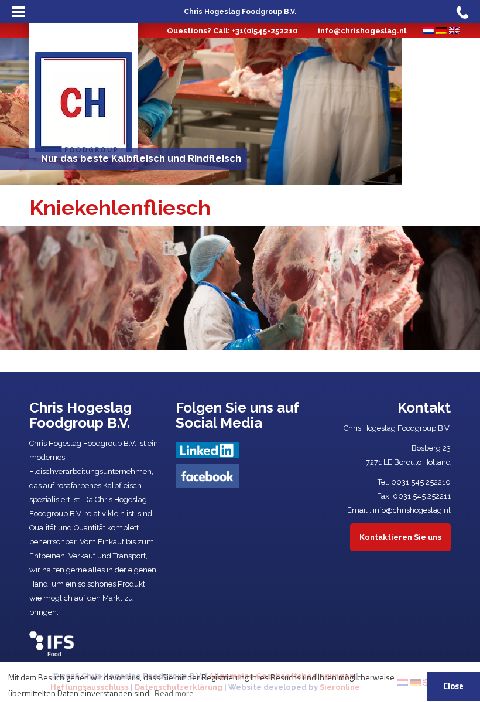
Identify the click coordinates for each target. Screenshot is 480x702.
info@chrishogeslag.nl (362, 30)
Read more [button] (174, 693)
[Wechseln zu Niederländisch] (428, 30)
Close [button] (453, 686)
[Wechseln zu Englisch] (454, 30)
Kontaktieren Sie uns (400, 537)
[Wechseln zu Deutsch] (441, 30)
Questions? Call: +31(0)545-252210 (232, 30)
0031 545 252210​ (421, 482)
